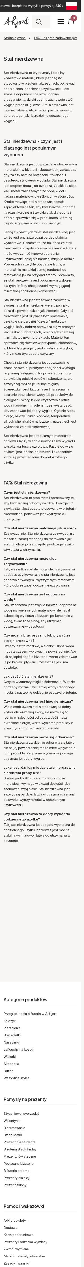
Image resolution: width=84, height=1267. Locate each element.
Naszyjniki (11, 1042)
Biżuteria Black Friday (20, 1149)
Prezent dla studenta (19, 1142)
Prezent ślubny (15, 1185)
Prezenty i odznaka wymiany (25, 1242)
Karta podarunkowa (18, 1235)
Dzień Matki (13, 1135)
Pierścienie (12, 1028)
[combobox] (46, 21)
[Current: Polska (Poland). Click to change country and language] (71, 6)
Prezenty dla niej (16, 1178)
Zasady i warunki (16, 1263)
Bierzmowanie (14, 1128)
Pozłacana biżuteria (18, 1163)
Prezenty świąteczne (20, 1156)
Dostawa (10, 1227)
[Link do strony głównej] (16, 22)
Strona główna (15, 38)
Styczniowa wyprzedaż (21, 1113)
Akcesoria (11, 1064)
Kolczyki (10, 1021)
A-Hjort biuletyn (16, 1220)
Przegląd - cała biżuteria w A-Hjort (30, 1014)
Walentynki (12, 1121)
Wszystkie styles (17, 1078)
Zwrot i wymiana (16, 1249)
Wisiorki (10, 1056)
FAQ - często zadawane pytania (58, 38)
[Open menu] (61, 21)
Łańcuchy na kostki (18, 1049)
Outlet (8, 1071)
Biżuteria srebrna (16, 1171)
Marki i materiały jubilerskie (24, 1256)
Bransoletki (12, 1035)
